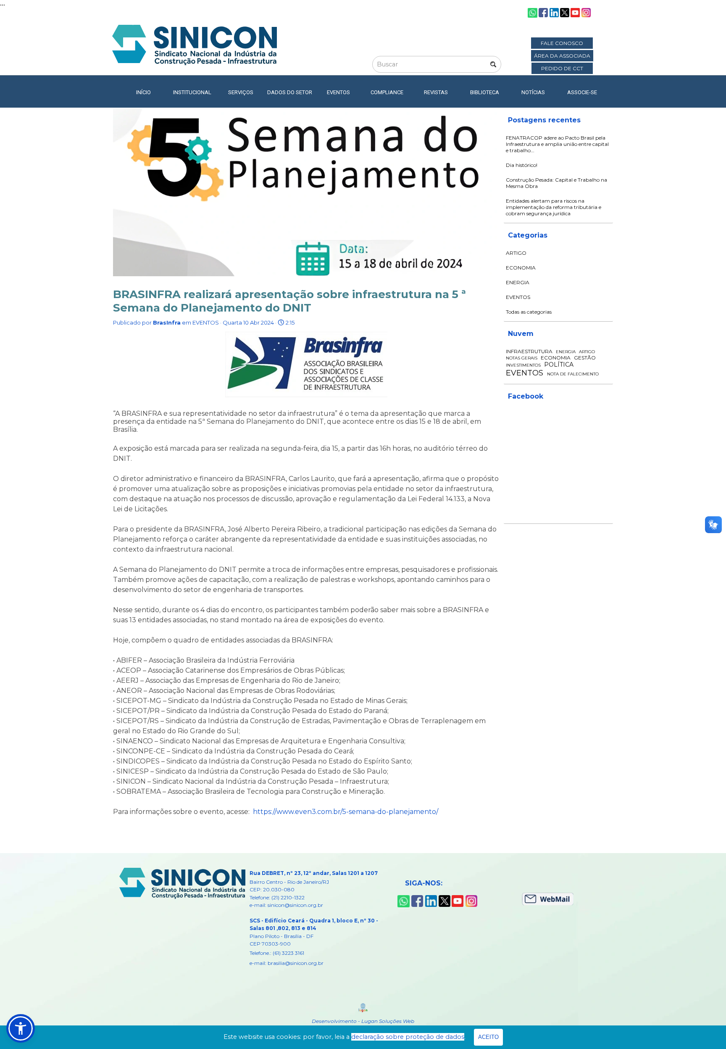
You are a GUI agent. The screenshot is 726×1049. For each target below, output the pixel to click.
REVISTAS (436, 92)
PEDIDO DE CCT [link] (562, 68)
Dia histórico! (521, 165)
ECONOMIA (521, 267)
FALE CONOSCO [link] (562, 43)
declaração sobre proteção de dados (407, 1037)
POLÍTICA (558, 364)
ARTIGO (516, 253)
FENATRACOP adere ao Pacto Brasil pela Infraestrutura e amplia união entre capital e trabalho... (557, 144)
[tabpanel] (322, 918)
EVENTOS (518, 297)
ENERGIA (517, 282)
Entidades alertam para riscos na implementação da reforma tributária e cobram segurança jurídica (553, 207)
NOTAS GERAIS (521, 358)
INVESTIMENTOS (523, 365)
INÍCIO (143, 92)
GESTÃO (585, 357)
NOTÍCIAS (533, 92)
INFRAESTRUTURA (529, 351)
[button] (20, 1028)
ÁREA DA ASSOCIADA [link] (562, 56)
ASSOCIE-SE (582, 92)
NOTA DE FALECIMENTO (573, 374)
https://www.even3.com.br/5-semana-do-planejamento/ (345, 812)
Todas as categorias (529, 312)
